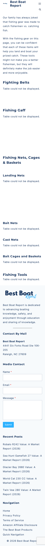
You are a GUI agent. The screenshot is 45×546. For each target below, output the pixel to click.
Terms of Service (13, 520)
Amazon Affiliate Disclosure (20, 525)
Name (7, 371)
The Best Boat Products (17, 529)
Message (9, 398)
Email (7, 385)
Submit (8, 424)
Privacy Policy (11, 515)
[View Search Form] (40, 9)
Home (6, 510)
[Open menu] (39, 4)
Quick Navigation (13, 534)
